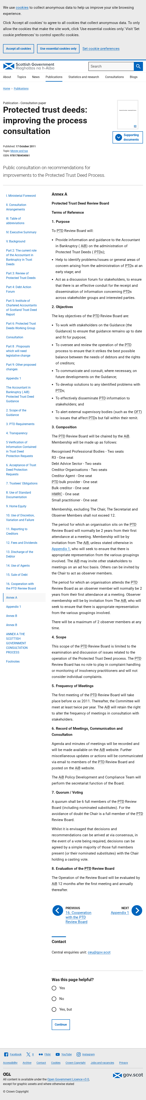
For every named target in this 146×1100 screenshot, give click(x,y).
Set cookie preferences (101, 48)
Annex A (11, 597)
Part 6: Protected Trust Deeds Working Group (21, 326)
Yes (62, 988)
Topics (21, 77)
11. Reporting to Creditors (16, 531)
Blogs (133, 77)
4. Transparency (17, 433)
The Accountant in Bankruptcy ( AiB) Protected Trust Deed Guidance (20, 394)
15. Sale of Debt (17, 575)
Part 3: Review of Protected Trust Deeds (21, 276)
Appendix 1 (13, 378)
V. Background (15, 241)
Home (6, 88)
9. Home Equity (16, 506)
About (7, 77)
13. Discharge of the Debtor (19, 554)
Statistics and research (83, 77)
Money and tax (19, 150)
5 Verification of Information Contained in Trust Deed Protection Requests (21, 449)
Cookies (55, 1062)
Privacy (123, 1062)
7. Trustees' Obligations (21, 483)
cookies (22, 7)
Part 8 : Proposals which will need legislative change (18, 351)
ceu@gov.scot (99, 952)
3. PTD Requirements (20, 424)
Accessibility (10, 1062)
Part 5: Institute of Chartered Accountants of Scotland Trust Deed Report (21, 307)
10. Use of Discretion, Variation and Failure (20, 518)
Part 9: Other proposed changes (21, 367)
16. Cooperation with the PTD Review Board (21, 586)
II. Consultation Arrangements (16, 207)
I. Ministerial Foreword (21, 196)
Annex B (11, 616)
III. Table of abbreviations (15, 221)
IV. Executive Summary (21, 232)
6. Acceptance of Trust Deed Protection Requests (21, 469)
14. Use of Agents (18, 565)
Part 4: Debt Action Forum (18, 289)
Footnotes (13, 661)
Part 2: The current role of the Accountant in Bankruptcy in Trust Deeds (21, 257)
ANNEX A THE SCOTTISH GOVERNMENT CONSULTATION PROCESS (17, 643)
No (61, 998)
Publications (54, 77)
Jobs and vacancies (102, 1062)
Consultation (14, 337)
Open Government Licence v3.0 (68, 1079)
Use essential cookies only (58, 48)
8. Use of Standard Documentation (18, 495)
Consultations (114, 77)
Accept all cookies (18, 48)
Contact (41, 1062)
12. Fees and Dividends (21, 543)
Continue (61, 1024)
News (36, 77)
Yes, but (65, 1009)
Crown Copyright (76, 1062)
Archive (27, 1062)
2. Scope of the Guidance (16, 413)
